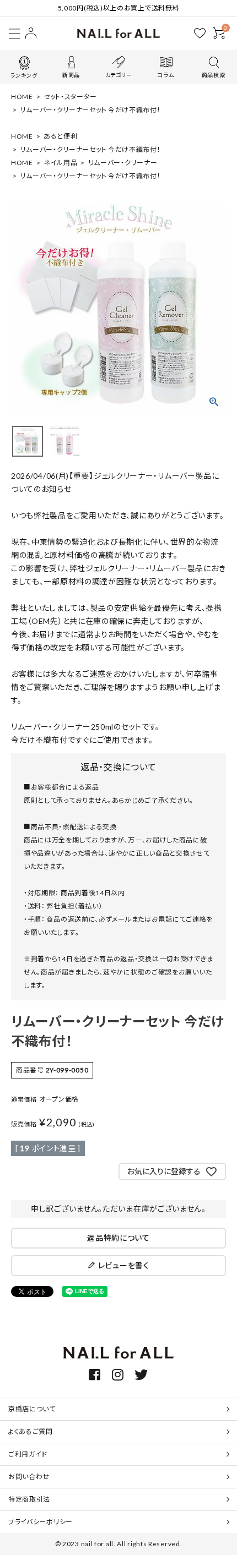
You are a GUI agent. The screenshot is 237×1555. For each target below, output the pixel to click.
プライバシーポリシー (40, 1522)
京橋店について (32, 1409)
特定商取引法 (29, 1499)
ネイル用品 (61, 162)
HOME (22, 96)
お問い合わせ (29, 1476)
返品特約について (118, 1237)
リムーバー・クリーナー (123, 162)
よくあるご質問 (30, 1431)
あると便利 (61, 136)
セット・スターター (70, 96)
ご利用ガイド (27, 1454)
